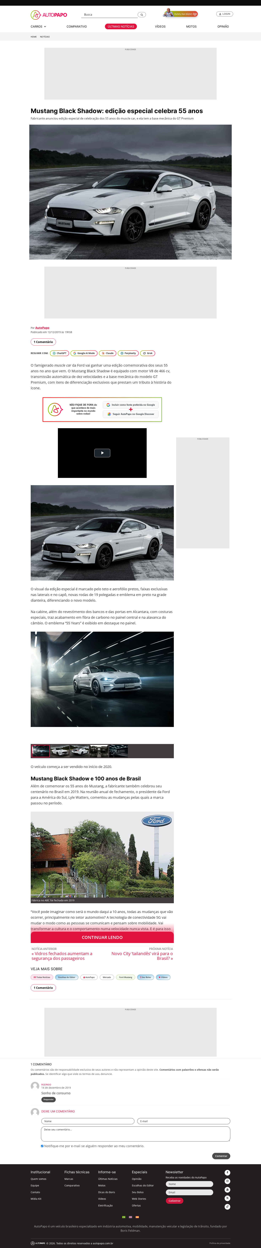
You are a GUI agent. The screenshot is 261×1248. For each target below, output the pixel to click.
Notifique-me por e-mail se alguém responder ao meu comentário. (93, 1146)
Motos (101, 1185)
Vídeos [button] (160, 26)
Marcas (68, 1179)
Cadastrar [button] (175, 1200)
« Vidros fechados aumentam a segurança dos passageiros (62, 955)
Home (34, 37)
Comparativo (72, 1185)
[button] (142, 14)
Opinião (136, 1179)
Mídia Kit (36, 1198)
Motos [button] (191, 26)
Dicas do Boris (106, 1192)
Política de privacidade (220, 1243)
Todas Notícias (43, 977)
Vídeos (164, 977)
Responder (49, 1099)
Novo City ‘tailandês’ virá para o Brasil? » (142, 955)
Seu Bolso (146, 977)
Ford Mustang (125, 977)
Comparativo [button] (77, 26)
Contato (35, 1192)
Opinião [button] (223, 26)
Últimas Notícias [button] (121, 26)
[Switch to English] (130, 1216)
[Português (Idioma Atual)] (123, 1216)
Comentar (221, 1156)
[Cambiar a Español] (137, 1216)
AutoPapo (42, 328)
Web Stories (139, 1198)
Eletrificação (105, 1205)
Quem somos (38, 1179)
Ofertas (136, 1205)
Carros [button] (37, 26)
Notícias (45, 37)
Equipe (35, 1185)
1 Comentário (43, 342)
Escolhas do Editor (66, 977)
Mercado (107, 977)
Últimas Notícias (108, 1179)
